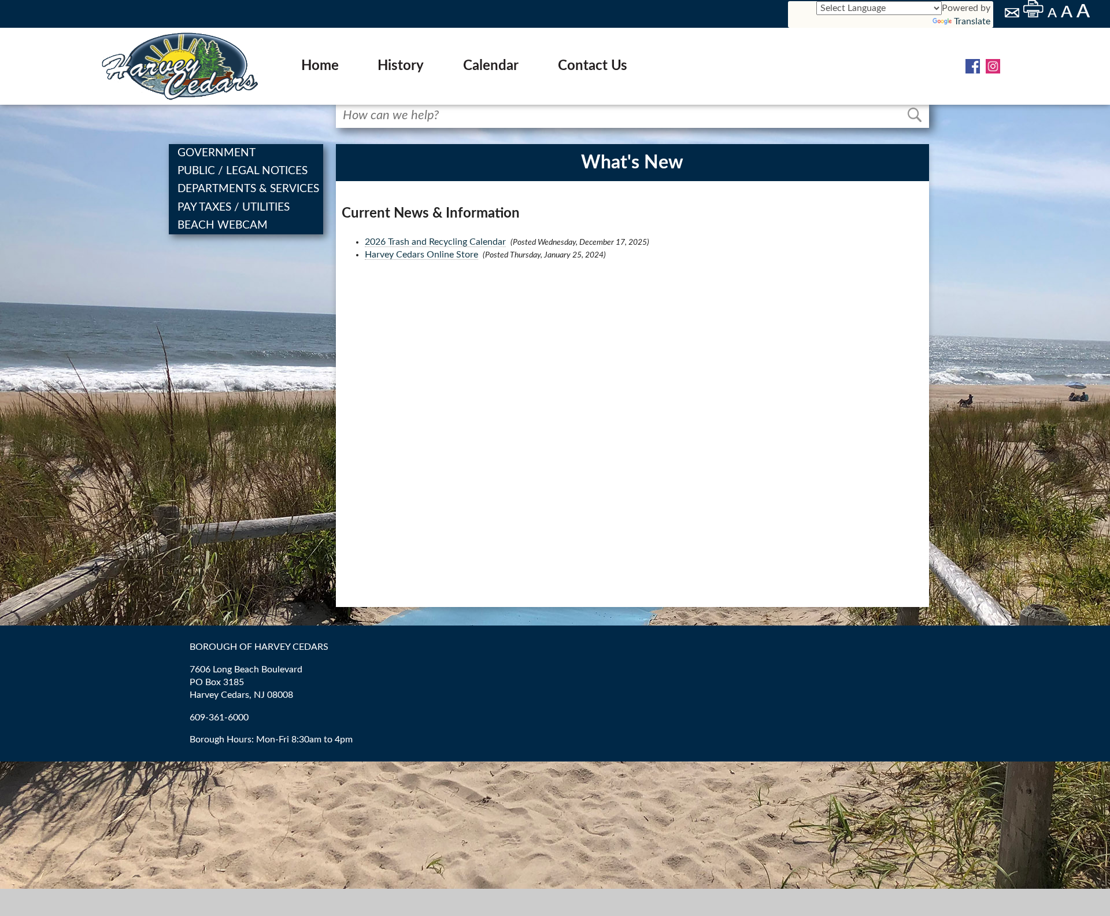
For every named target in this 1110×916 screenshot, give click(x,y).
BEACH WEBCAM (224, 225)
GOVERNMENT (218, 153)
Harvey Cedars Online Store (421, 254)
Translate (972, 21)
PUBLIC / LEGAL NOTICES (244, 170)
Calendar (491, 66)
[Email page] (1013, 14)
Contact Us (592, 66)
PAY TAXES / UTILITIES (235, 207)
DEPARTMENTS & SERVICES (249, 188)
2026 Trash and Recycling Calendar (435, 242)
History (401, 66)
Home (320, 66)
